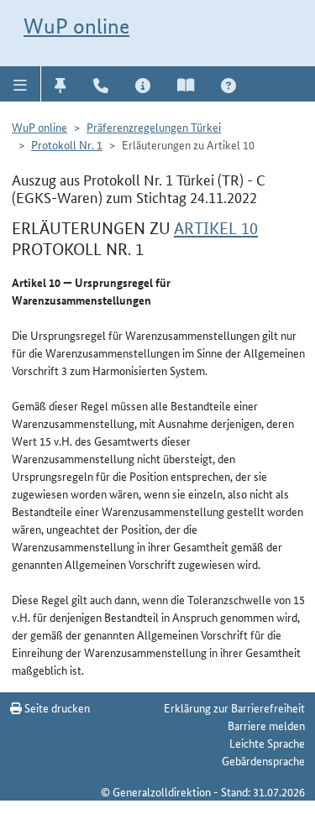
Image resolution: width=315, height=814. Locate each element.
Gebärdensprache (263, 760)
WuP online (76, 26)
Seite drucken (56, 707)
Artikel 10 (216, 228)
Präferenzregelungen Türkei (154, 126)
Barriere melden (266, 725)
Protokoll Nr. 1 (66, 144)
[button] (20, 84)
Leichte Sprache (267, 742)
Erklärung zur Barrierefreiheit (234, 707)
